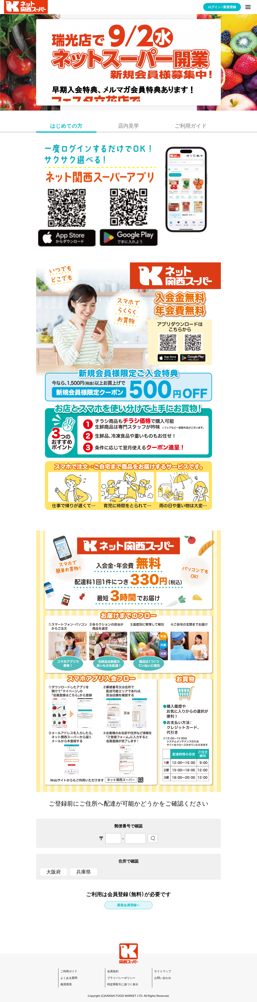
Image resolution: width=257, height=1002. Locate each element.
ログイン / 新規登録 (222, 7)
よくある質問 (68, 977)
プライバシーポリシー (121, 977)
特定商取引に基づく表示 (122, 984)
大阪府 (53, 872)
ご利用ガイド (191, 126)
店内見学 (128, 126)
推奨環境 (66, 984)
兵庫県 (83, 872)
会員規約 (112, 971)
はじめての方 (66, 126)
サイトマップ (162, 971)
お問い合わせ (162, 977)
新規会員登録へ (128, 905)
